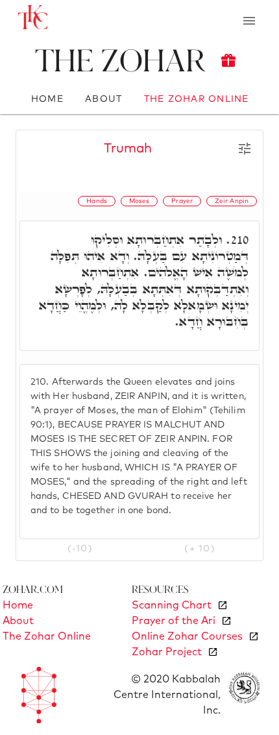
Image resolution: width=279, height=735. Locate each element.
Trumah (128, 148)
